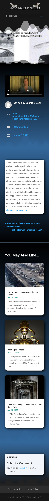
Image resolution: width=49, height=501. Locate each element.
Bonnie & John (33, 102)
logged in (23, 468)
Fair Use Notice (15, 489)
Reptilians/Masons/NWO (25, 119)
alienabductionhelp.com (17, 210)
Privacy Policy (31, 489)
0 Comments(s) (21, 127)
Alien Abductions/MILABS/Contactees (28, 114)
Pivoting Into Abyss (15, 350)
